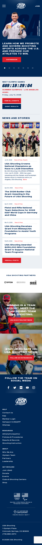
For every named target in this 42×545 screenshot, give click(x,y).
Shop (4, 482)
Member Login (8, 419)
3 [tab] (14, 68)
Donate (5, 473)
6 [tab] (28, 68)
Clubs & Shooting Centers (14, 479)
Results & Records (10, 440)
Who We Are (7, 452)
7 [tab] (32, 68)
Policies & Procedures (12, 437)
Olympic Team (8, 455)
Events (5, 476)
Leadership (7, 461)
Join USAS (7, 470)
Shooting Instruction (11, 443)
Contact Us (7, 413)
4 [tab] (18, 68)
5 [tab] (23, 68)
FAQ (4, 416)
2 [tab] (9, 68)
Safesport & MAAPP (11, 422)
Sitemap (6, 425)
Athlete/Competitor (11, 434)
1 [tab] (4, 68)
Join (37, 6)
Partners (6, 458)
